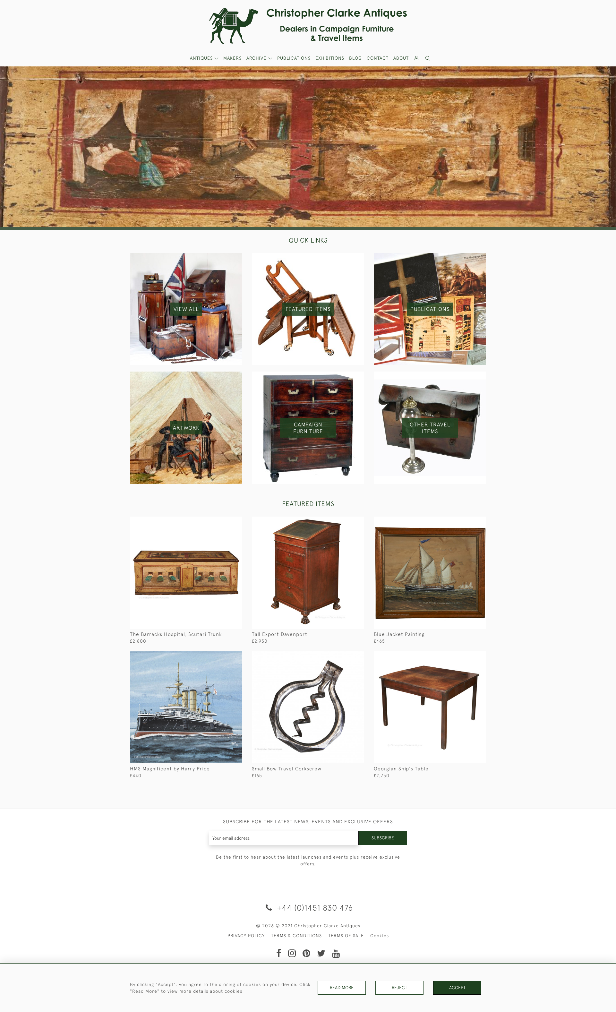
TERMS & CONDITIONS (296, 935)
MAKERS (232, 58)
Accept (457, 987)
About (401, 58)
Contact (378, 58)
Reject (399, 987)
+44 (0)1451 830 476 (314, 907)
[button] (428, 58)
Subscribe (383, 837)
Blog (355, 58)
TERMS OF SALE (346, 935)
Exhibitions (329, 58)
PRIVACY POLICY (246, 935)
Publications (294, 58)
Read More (342, 987)
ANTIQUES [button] (202, 58)
